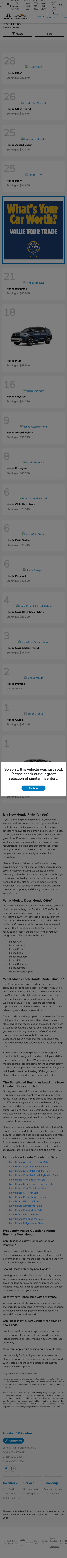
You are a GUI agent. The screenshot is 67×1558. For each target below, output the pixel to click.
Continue (33, 788)
